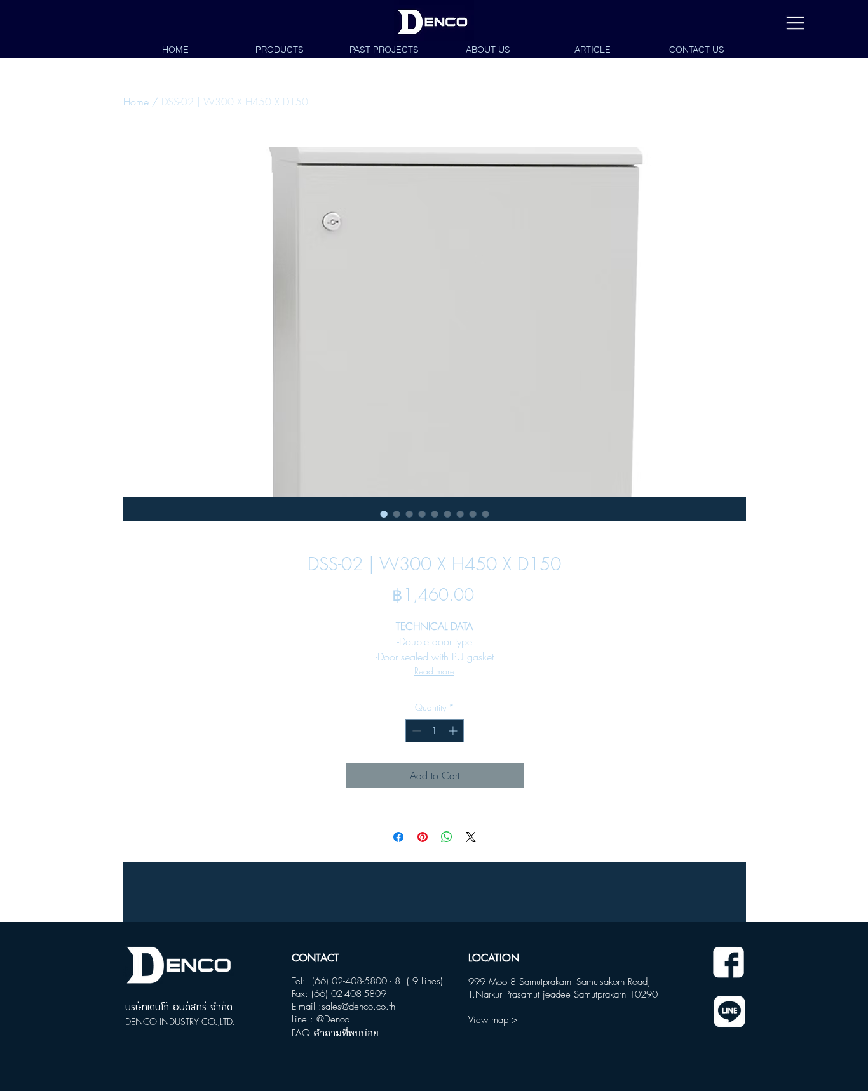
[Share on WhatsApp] (446, 837)
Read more (434, 671)
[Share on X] (470, 837)
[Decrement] (415, 731)
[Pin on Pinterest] (422, 837)
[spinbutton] (434, 731)
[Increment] (454, 731)
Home (136, 102)
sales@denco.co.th (358, 1006)
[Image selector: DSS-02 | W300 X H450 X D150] (383, 513)
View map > (492, 1020)
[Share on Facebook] (398, 837)
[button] (795, 23)
